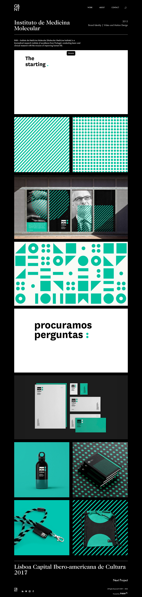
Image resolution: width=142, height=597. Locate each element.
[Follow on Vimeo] (26, 591)
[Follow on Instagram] (29, 591)
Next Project (120, 580)
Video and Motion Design (116, 25)
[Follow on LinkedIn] (22, 591)
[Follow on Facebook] (33, 591)
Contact (115, 7)
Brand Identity (94, 25)
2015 (125, 21)
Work (90, 7)
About (102, 7)
